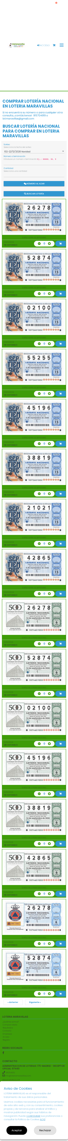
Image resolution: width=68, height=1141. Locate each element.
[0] (55, 45)
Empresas (7, 1034)
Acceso (44, 45)
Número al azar (35, 183)
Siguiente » (35, 1002)
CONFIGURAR (33, 1116)
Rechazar (45, 1130)
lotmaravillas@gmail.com (18, 118)
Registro (6, 1040)
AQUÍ (42, 1119)
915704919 (39, 115)
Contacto (7, 1030)
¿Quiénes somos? (11, 1021)
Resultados (8, 1027)
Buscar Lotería (35, 193)
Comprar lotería (10, 1024)
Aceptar (17, 1130)
